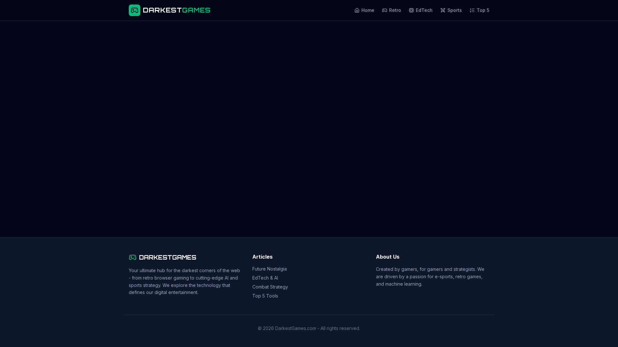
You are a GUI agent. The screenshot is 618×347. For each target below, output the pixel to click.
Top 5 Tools (265, 295)
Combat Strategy (270, 286)
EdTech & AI (265, 277)
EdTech (424, 10)
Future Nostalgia (269, 268)
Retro (395, 10)
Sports (454, 10)
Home (367, 10)
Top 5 (483, 10)
